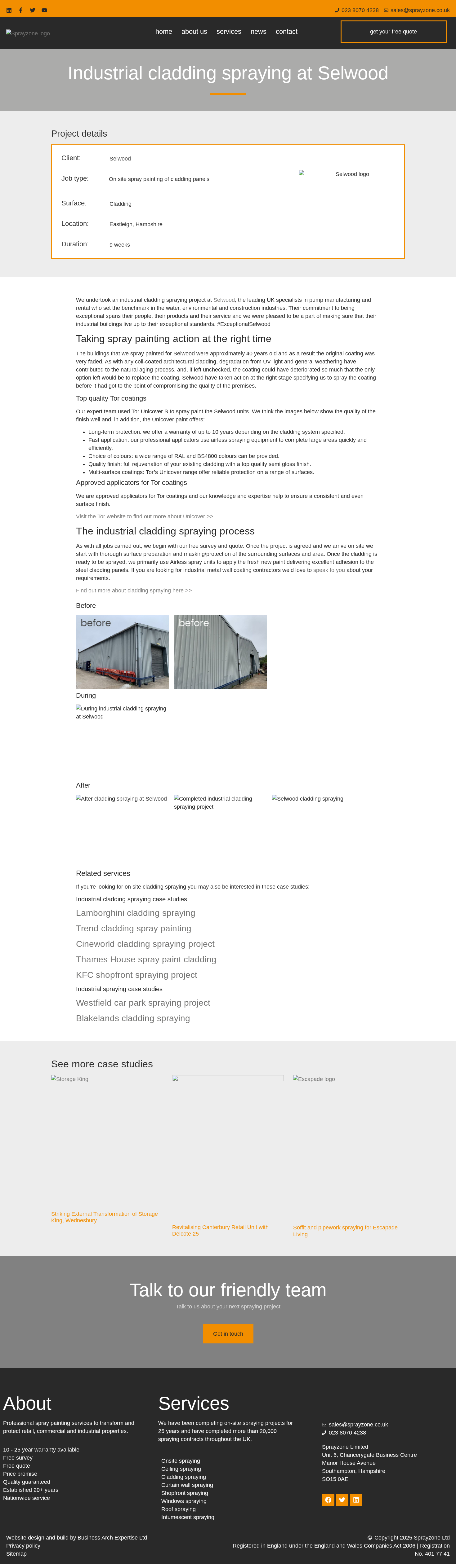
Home (163, 31)
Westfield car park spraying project (143, 1003)
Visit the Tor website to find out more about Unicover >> (144, 516)
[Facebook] (328, 1500)
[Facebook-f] (21, 10)
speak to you (329, 570)
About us (194, 31)
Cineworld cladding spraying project (145, 944)
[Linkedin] (9, 10)
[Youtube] (44, 10)
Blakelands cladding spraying (133, 1018)
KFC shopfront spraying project (136, 975)
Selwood (224, 300)
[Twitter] (32, 10)
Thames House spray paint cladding (146, 959)
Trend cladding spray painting (133, 928)
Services (229, 31)
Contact (286, 31)
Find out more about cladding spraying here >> (134, 590)
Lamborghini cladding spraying (135, 913)
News (258, 31)
